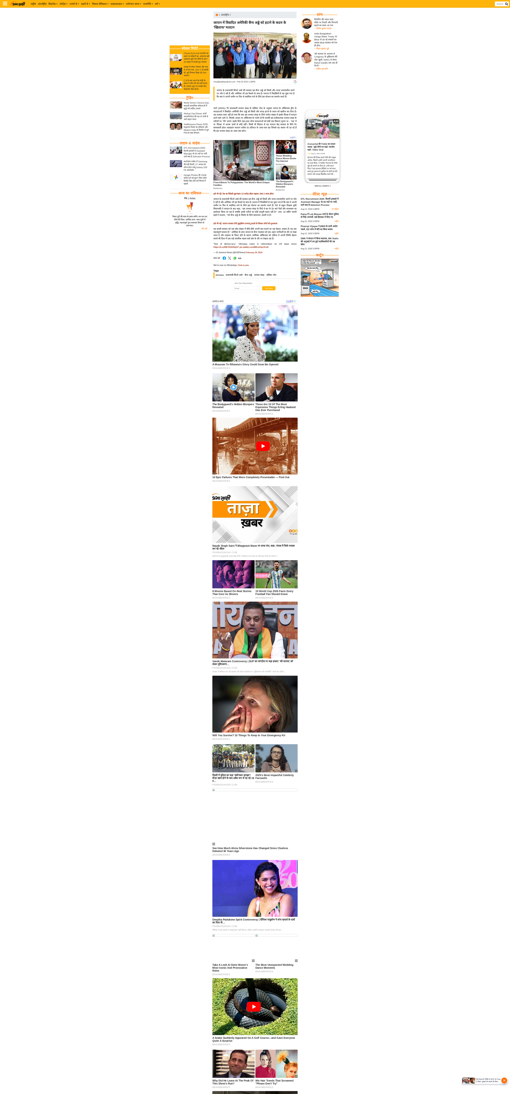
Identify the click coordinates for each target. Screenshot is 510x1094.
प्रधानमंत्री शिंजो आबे (234, 275)
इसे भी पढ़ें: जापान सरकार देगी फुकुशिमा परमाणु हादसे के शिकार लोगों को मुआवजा (245, 223)
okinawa (220, 275)
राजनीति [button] (147, 4)
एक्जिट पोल (271, 275)
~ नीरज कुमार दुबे (321, 48)
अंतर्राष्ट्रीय (42, 4)
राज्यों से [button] (73, 4)
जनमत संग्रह (259, 275)
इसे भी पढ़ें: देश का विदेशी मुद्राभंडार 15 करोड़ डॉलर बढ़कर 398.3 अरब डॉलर (243, 194)
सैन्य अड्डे (248, 275)
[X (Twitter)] (293, 49)
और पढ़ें (204, 229)
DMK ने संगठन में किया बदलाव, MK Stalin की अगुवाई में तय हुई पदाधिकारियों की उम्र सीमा (319, 241)
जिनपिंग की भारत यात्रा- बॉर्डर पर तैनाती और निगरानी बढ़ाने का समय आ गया (326, 22)
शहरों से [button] (84, 4)
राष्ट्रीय (33, 4)
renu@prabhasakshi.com (224, 82)
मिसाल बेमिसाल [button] (99, 4)
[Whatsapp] (235, 259)
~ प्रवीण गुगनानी (321, 69)
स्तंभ (320, 15)
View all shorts (321, 186)
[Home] (217, 15)
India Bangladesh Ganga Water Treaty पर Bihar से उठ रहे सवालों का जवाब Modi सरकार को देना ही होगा (325, 39)
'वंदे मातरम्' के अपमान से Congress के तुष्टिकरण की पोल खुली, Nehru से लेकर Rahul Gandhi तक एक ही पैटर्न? (325, 60)
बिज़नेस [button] (52, 4)
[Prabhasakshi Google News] (295, 81)
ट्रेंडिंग (189, 98)
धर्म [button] (156, 4)
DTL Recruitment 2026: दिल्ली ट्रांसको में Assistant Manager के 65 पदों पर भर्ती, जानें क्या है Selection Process (320, 202)
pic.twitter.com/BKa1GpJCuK (254, 247)
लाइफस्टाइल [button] (116, 4)
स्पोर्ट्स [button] (63, 4)
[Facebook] (293, 43)
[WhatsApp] (293, 54)
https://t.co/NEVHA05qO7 (226, 247)
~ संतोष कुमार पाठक (323, 28)
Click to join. (243, 265)
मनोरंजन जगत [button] (132, 4)
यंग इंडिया (335, 209)
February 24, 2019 (254, 252)
